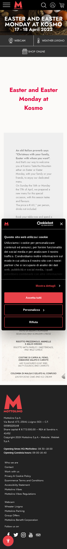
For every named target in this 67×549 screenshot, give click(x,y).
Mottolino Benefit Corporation (21, 519)
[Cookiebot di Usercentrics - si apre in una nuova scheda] (39, 223)
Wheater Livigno (14, 506)
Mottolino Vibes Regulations (20, 493)
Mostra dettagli (46, 285)
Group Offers (12, 515)
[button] (8, 540)
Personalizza (31, 309)
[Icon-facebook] (7, 535)
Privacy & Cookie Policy (18, 476)
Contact (9, 467)
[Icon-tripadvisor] (37, 535)
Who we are (11, 462)
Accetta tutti (34, 297)
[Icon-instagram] (22, 535)
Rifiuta (33, 321)
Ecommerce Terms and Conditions (24, 480)
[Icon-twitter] (15, 535)
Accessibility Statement (17, 484)
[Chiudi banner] (61, 224)
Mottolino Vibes (13, 489)
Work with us (12, 471)
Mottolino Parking (15, 511)
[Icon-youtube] (30, 535)
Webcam (10, 502)
